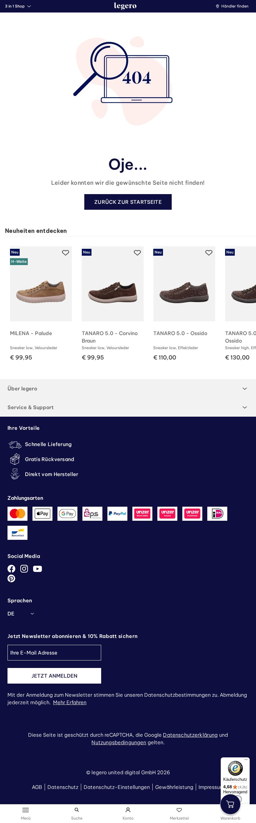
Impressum (211, 787)
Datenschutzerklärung (190, 735)
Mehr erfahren (69, 702)
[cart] (230, 804)
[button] (233, 6)
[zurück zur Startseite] (125, 6)
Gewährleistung (174, 787)
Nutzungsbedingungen (118, 742)
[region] (130, 301)
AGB (37, 787)
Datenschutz (62, 787)
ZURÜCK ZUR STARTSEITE (128, 202)
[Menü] (246, 761)
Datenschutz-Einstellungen (117, 787)
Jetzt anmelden (54, 676)
